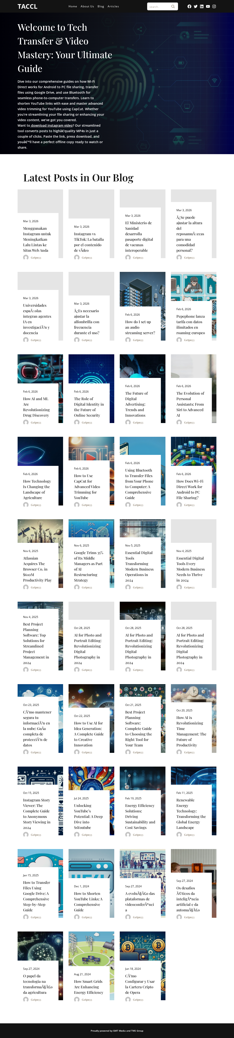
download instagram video (51, 125)
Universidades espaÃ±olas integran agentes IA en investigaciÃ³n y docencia (37, 319)
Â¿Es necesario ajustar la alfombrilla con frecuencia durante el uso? (86, 321)
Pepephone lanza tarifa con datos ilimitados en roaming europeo (190, 324)
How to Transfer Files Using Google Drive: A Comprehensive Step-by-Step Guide (36, 896)
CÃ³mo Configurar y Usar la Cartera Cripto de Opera (140, 984)
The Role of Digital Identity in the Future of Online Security (89, 407)
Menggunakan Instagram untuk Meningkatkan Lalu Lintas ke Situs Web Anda (37, 239)
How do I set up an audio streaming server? (140, 327)
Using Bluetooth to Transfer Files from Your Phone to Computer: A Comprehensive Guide (139, 484)
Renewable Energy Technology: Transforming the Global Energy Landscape (191, 814)
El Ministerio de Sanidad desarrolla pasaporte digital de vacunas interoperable (139, 236)
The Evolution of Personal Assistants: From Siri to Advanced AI (190, 404)
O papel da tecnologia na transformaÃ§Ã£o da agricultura (38, 984)
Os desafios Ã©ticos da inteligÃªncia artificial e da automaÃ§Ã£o (188, 898)
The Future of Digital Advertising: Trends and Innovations (136, 404)
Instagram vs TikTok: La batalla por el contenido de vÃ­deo (89, 242)
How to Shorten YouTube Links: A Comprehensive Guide (88, 901)
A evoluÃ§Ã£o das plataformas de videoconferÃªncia (140, 901)
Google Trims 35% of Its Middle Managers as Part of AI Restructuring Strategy (88, 566)
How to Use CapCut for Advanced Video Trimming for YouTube (87, 486)
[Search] (173, 6)
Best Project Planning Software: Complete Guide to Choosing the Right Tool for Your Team (138, 728)
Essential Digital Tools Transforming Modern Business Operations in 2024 (139, 566)
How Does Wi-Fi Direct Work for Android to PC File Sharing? (189, 489)
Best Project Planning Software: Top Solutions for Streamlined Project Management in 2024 (36, 643)
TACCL (27, 6)
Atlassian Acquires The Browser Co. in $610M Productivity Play (37, 569)
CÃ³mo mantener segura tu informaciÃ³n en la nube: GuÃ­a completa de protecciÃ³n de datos (37, 728)
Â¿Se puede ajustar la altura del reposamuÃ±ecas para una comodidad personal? (190, 234)
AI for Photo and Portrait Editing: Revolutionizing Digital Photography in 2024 (87, 649)
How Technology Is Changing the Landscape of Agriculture (37, 489)
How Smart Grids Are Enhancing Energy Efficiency (88, 987)
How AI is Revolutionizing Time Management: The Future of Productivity (191, 731)
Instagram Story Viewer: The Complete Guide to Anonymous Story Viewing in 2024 (37, 814)
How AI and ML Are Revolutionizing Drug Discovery (36, 407)
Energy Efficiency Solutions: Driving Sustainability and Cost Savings (140, 816)
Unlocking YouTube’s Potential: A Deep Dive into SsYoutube (88, 816)
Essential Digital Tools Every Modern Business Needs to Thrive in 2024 (190, 569)
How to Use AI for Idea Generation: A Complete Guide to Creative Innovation (89, 734)
